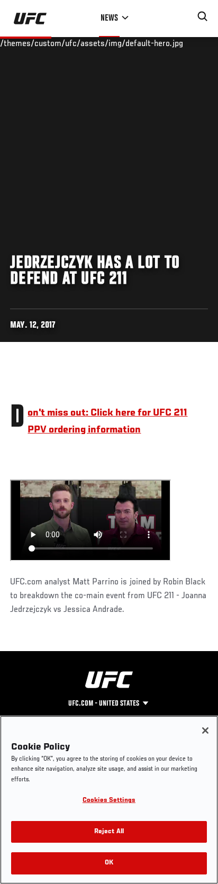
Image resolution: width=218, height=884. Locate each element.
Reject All (109, 831)
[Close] (205, 730)
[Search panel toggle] (202, 16)
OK (109, 863)
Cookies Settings (109, 800)
